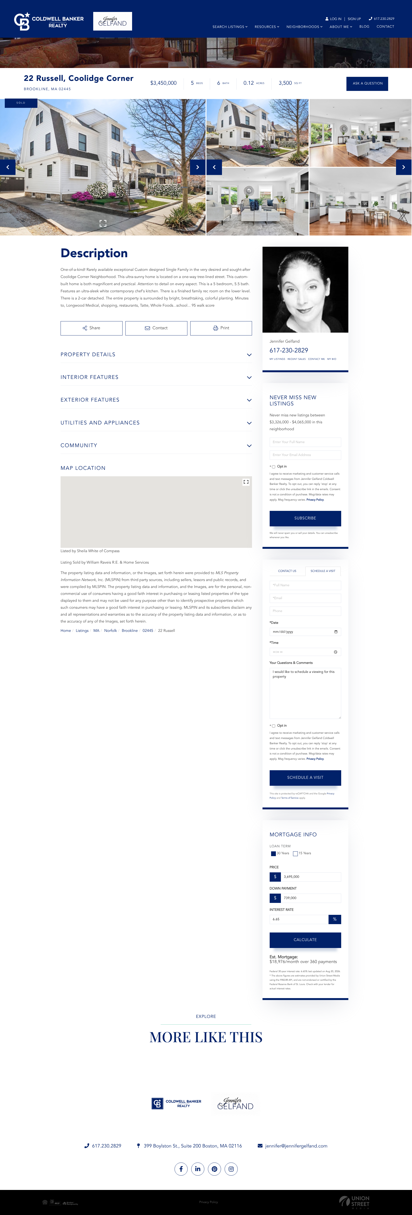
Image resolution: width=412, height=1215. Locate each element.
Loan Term (280, 846)
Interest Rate (282, 910)
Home (66, 631)
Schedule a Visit (323, 571)
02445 (148, 631)
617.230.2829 (383, 19)
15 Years (305, 853)
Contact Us (287, 571)
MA (96, 631)
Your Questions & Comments (291, 663)
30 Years (283, 853)
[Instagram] (231, 1169)
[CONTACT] (367, 84)
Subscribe (305, 518)
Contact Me (316, 359)
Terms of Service (290, 798)
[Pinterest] (214, 1169)
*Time (274, 643)
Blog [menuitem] (365, 27)
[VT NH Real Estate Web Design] (354, 1202)
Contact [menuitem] (385, 27)
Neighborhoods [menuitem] (303, 27)
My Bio (331, 359)
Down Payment (283, 888)
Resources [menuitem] (265, 27)
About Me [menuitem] (339, 27)
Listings (82, 631)
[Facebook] (181, 1169)
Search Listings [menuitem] (228, 27)
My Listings (277, 359)
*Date (274, 623)
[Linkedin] (197, 1169)
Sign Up (354, 19)
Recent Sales (297, 359)
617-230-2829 (289, 351)
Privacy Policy (315, 499)
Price (274, 867)
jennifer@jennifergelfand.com (296, 1146)
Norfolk (110, 631)
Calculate (305, 940)
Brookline (130, 631)
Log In (335, 19)
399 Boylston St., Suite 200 (192, 1146)
